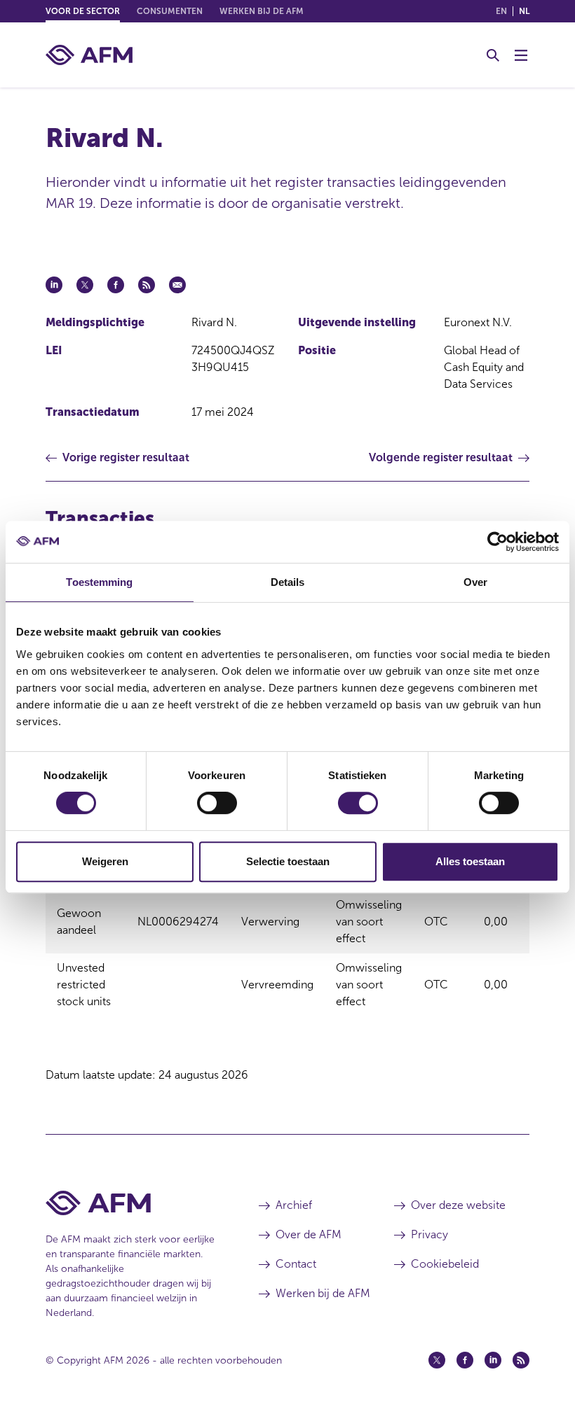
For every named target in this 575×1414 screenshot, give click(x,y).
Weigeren (105, 861)
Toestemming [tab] (99, 582)
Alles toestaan (470, 861)
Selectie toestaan (288, 861)
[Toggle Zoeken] (493, 55)
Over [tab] (475, 582)
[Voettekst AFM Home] (131, 1203)
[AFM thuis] (89, 55)
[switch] (217, 803)
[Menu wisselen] (521, 55)
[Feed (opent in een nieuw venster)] (521, 1360)
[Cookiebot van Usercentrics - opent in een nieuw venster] (497, 541)
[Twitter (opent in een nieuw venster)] (436, 1360)
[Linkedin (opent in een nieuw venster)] (493, 1360)
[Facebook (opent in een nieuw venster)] (464, 1360)
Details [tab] (288, 582)
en (501, 11)
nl (524, 11)
